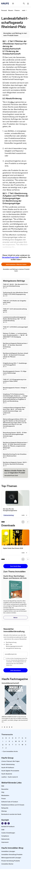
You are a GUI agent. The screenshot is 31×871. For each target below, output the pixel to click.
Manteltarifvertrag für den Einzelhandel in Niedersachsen (15, 455)
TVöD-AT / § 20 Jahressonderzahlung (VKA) (15, 309)
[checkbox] (4, 659)
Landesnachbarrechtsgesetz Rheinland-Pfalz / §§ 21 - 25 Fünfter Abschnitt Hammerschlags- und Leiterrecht (14, 410)
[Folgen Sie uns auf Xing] (5, 823)
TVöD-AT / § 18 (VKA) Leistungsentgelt (15, 327)
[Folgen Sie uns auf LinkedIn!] (2, 823)
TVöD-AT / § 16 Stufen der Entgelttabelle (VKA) (15, 301)
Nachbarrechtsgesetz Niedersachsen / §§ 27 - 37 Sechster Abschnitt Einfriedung (15, 345)
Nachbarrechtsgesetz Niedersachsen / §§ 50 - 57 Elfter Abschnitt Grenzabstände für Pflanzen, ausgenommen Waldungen (15, 445)
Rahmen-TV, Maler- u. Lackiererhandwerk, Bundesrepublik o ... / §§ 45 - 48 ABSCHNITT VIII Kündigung (15, 335)
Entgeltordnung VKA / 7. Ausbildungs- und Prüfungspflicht (15, 364)
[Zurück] (23, 522)
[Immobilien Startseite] (5, 3)
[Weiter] (28, 522)
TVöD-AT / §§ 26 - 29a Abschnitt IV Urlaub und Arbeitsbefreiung (15, 285)
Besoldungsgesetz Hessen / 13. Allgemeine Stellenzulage (15, 372)
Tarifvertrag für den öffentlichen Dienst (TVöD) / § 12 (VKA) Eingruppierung (15, 293)
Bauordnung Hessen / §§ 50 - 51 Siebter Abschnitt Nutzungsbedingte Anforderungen (15, 434)
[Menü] (13, 3)
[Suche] (24, 3)
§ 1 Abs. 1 (11, 102)
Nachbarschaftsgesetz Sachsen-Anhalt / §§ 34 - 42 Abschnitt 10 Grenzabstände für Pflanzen (15, 355)
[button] (16, 264)
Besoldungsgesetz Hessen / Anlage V (15, 387)
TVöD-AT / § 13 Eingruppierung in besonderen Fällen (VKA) (15, 380)
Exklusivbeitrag (9, 515)
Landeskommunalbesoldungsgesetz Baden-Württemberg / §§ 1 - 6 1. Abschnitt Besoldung (14, 318)
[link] (4, 10)
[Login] (28, 3)
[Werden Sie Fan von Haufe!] (9, 823)
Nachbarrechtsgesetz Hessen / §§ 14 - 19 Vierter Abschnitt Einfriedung (15, 463)
